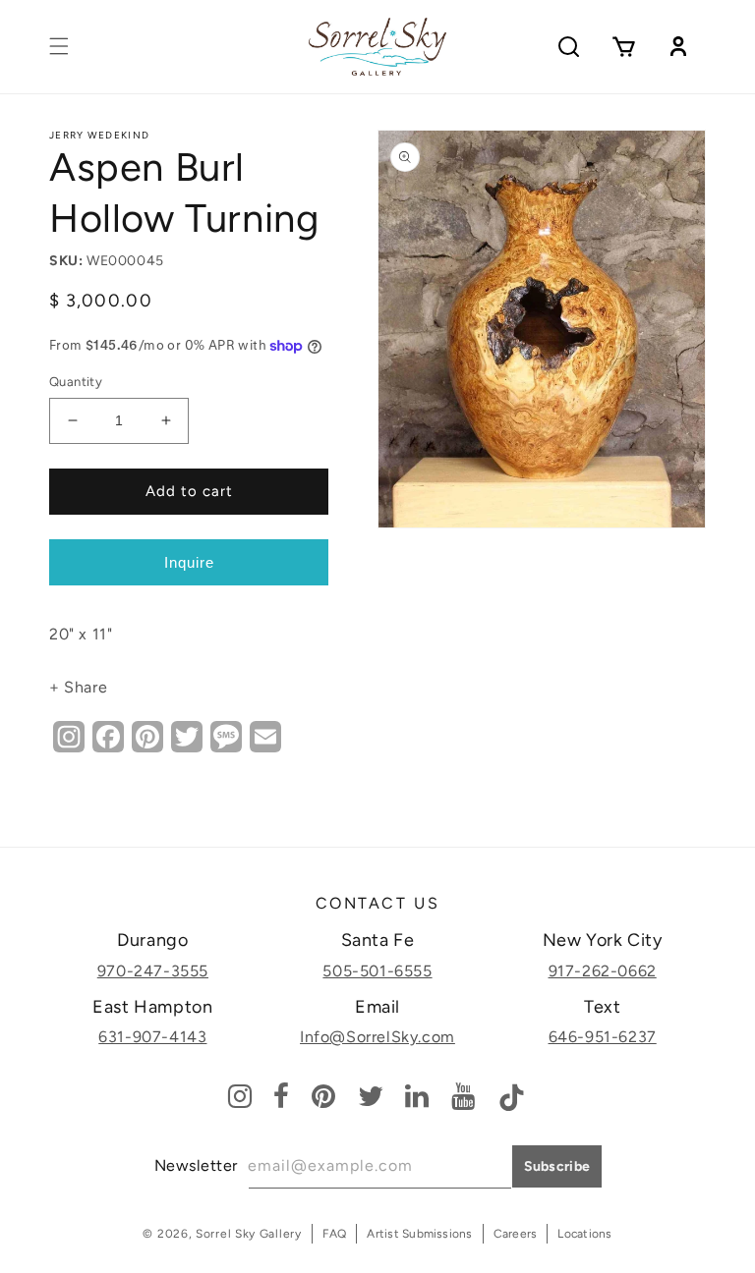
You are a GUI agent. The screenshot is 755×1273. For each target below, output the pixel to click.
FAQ (334, 1234)
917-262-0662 (603, 971)
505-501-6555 (377, 971)
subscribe (557, 1166)
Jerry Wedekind (99, 135)
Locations (584, 1234)
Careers (516, 1234)
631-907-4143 (152, 1036)
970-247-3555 (152, 971)
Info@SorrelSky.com (377, 1036)
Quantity (75, 381)
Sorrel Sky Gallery (249, 1234)
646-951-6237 (603, 1036)
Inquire (189, 562)
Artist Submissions (419, 1234)
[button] (59, 46)
